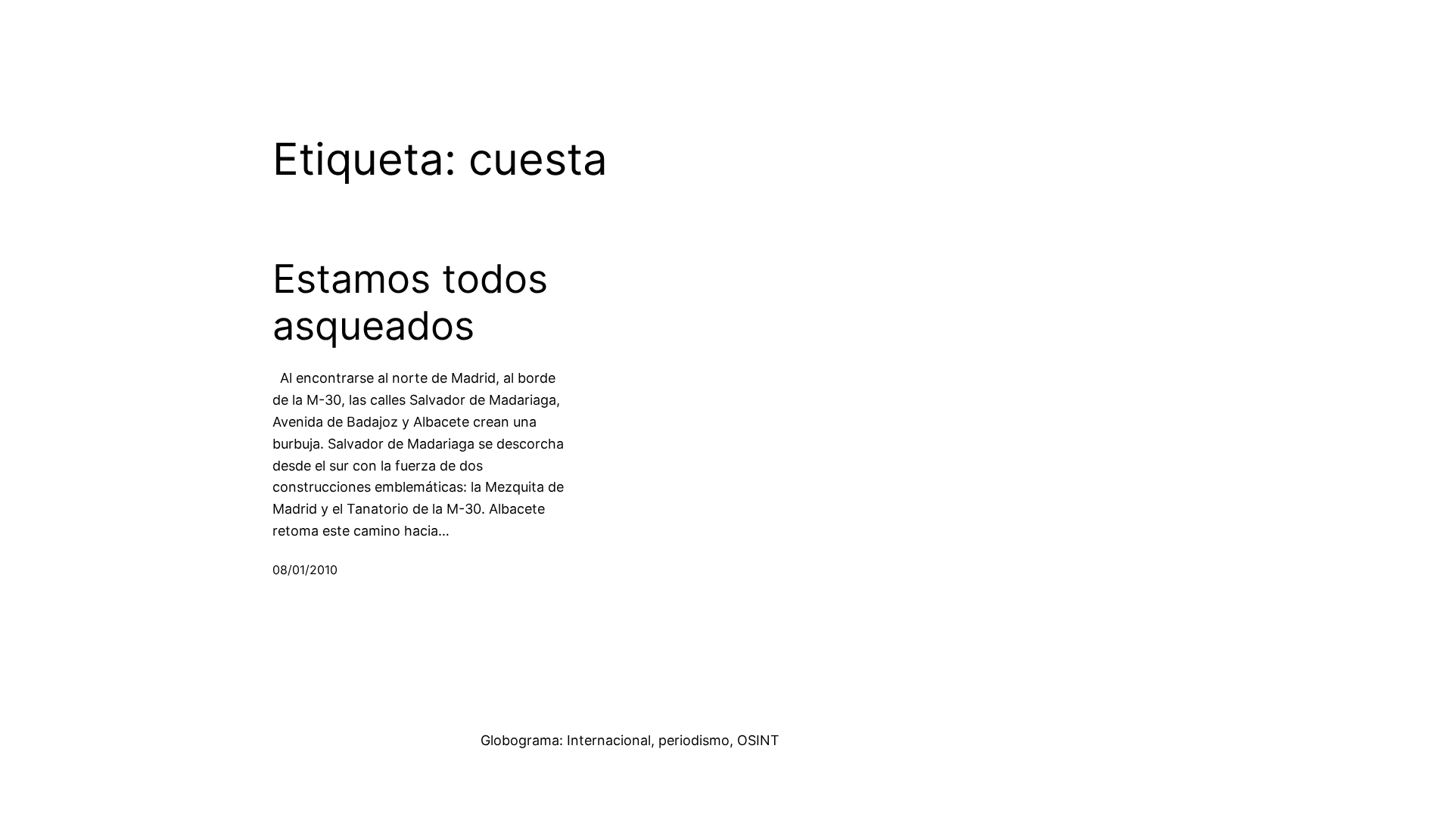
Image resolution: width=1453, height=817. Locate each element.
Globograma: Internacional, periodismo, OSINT (630, 740)
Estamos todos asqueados (410, 302)
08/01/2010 (305, 569)
